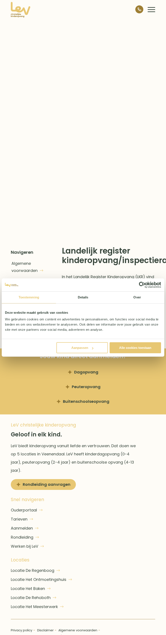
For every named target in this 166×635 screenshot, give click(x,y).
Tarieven (19, 519)
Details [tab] (83, 297)
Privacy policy (21, 630)
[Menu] (149, 9)
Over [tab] (137, 297)
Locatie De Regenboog (32, 570)
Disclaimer (45, 630)
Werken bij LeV (24, 546)
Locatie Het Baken (28, 588)
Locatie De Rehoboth (31, 597)
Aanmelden (22, 528)
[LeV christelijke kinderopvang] (20, 9)
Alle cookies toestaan (135, 348)
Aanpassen (79, 348)
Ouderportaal (24, 510)
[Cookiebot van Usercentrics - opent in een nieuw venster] (142, 285)
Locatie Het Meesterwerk (34, 606)
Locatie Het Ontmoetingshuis (38, 579)
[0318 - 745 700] (137, 9)
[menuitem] (149, 9)
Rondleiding (22, 537)
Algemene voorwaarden (24, 267)
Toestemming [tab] (29, 297)
